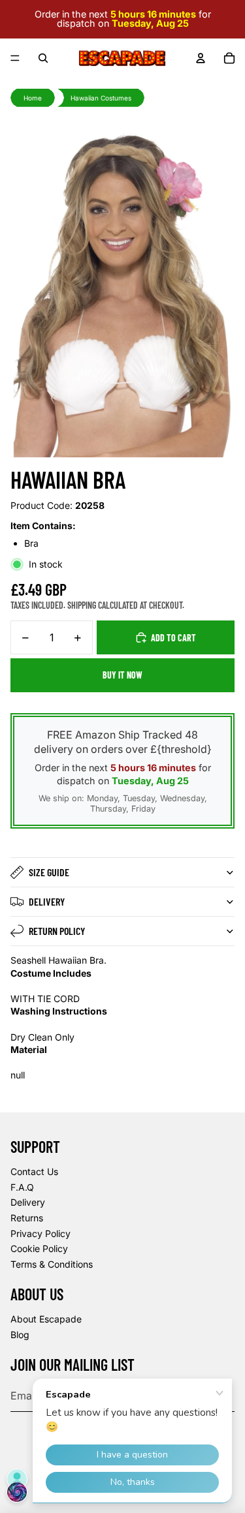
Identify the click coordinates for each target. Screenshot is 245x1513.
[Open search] (43, 58)
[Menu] (15, 58)
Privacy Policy (40, 1233)
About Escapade (46, 1318)
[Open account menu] (200, 58)
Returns (26, 1217)
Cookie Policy (39, 1248)
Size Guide (49, 872)
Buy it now (122, 674)
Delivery (47, 901)
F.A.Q (22, 1187)
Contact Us (34, 1171)
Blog (19, 1334)
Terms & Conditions (51, 1264)
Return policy (57, 931)
